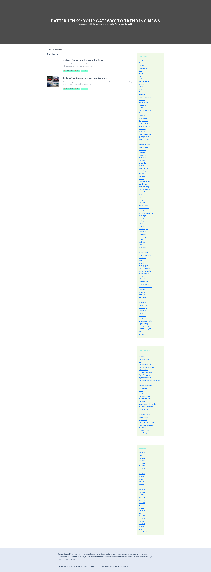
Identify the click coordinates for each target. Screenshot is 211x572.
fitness (141, 197)
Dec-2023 (142, 471)
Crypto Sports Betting (145, 321)
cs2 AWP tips (143, 393)
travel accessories (144, 181)
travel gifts (142, 258)
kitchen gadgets (144, 274)
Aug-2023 (142, 487)
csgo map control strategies (147, 404)
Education (142, 94)
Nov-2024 (142, 453)
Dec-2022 (142, 474)
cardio (141, 391)
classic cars (142, 401)
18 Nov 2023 (68, 89)
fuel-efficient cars (144, 375)
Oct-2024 (142, 466)
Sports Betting (143, 281)
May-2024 (142, 476)
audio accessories (144, 139)
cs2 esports (142, 428)
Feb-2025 (142, 519)
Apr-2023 (142, 516)
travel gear (142, 231)
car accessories (144, 208)
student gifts (143, 216)
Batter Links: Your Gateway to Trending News (105, 20)
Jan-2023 (141, 482)
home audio (142, 158)
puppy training (143, 417)
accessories (142, 150)
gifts (140, 195)
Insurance (142, 100)
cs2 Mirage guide (144, 409)
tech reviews (143, 118)
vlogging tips (143, 237)
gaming (141, 210)
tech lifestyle (143, 308)
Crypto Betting (143, 324)
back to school (143, 253)
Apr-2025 (142, 521)
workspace (142, 234)
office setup (142, 279)
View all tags (143, 433)
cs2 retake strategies (145, 372)
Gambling (142, 116)
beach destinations (145, 399)
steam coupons (143, 412)
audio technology (144, 187)
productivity (142, 176)
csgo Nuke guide (144, 359)
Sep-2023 (142, 497)
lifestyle (141, 173)
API (140, 332)
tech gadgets (143, 142)
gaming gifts (143, 218)
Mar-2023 (142, 500)
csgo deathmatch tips (145, 386)
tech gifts (142, 131)
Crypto (141, 318)
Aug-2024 (142, 490)
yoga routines (143, 383)
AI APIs (141, 276)
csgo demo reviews (145, 378)
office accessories (144, 268)
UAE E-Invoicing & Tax (145, 329)
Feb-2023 (142, 468)
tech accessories (144, 155)
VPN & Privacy (143, 334)
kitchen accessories (145, 271)
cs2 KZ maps (143, 388)
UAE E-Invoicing (144, 326)
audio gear (142, 242)
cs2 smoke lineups (144, 415)
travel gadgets (143, 229)
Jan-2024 (141, 495)
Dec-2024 (142, 455)
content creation (144, 284)
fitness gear (142, 250)
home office (142, 192)
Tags (54, 49)
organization (143, 305)
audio (140, 260)
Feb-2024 (142, 463)
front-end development (146, 425)
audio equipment (144, 168)
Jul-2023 (141, 513)
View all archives (144, 532)
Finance (141, 66)
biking (141, 200)
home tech (142, 316)
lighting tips (142, 221)
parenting (142, 239)
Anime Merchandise (145, 145)
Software (142, 84)
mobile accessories (145, 134)
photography (143, 152)
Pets (140, 79)
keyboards (142, 292)
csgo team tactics (144, 396)
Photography (143, 68)
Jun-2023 (141, 505)
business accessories (145, 287)
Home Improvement (145, 97)
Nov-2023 (142, 458)
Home (49, 49)
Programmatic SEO (145, 110)
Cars (77, 71)
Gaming (141, 63)
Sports (141, 108)
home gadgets (143, 266)
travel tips (142, 289)
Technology (142, 92)
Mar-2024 (142, 461)
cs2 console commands (146, 407)
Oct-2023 (142, 511)
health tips (142, 226)
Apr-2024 (142, 492)
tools (140, 245)
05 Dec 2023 (68, 71)
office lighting (143, 295)
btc (140, 362)
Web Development (144, 81)
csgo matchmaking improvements (149, 380)
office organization (144, 189)
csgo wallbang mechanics (147, 422)
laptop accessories (144, 123)
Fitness (141, 60)
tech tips (141, 179)
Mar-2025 (142, 524)
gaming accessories (145, 137)
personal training (144, 354)
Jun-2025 (141, 529)
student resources (144, 126)
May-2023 (142, 484)
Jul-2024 (141, 479)
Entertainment (143, 102)
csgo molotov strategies (146, 364)
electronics (142, 297)
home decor (142, 160)
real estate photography (146, 367)
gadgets (141, 166)
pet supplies (142, 163)
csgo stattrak (143, 420)
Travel (141, 76)
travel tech (142, 310)
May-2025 (142, 526)
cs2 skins (142, 357)
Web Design (142, 105)
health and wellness (145, 255)
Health (141, 73)
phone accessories (144, 147)
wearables (142, 129)
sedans (84, 71)
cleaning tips (143, 184)
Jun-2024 (141, 508)
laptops (141, 263)
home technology (144, 300)
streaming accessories (146, 213)
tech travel (142, 247)
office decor (142, 202)
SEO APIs (142, 113)
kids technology (143, 205)
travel (141, 224)
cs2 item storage (144, 370)
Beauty (141, 87)
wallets (141, 313)
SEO (140, 89)
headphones (143, 303)
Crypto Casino (143, 121)
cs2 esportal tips (144, 430)
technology (142, 171)
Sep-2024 (142, 503)
